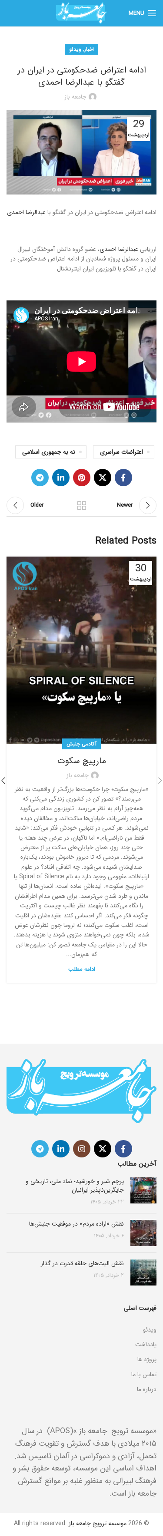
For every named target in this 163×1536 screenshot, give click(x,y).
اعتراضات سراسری (121, 452)
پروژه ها (146, 1359)
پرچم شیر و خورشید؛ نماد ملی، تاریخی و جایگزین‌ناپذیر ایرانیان (75, 1186)
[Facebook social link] (123, 477)
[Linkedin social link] (61, 477)
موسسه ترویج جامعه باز (97, 1523)
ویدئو (75, 49)
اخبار (89, 49)
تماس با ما (143, 1374)
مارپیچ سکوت (81, 761)
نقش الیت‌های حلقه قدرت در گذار (82, 1263)
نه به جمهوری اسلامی (48, 452)
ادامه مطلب (81, 969)
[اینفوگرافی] (81, 1318)
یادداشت (145, 1344)
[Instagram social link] (81, 1148)
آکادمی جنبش (81, 744)
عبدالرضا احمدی (27, 212)
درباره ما (146, 1389)
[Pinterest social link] (81, 477)
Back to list (82, 505)
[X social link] (102, 477)
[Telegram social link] (40, 477)
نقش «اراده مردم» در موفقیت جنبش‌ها (76, 1224)
